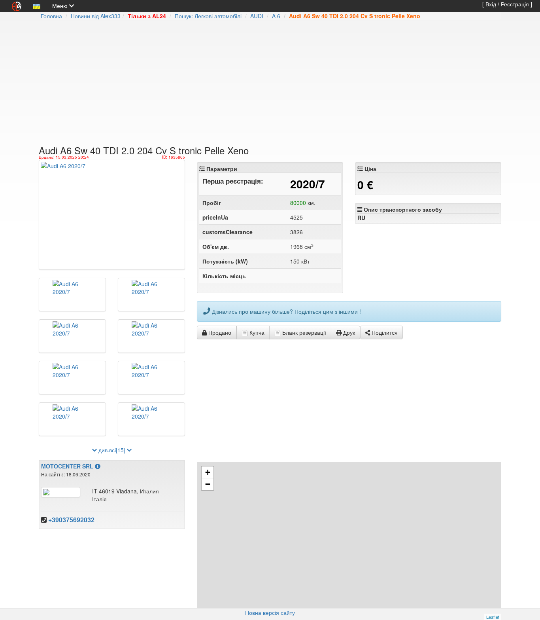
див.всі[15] (112, 450)
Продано (219, 332)
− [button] (207, 484)
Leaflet (492, 617)
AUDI (256, 16)
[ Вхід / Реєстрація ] (507, 4)
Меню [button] (60, 5)
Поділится (384, 332)
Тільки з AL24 (147, 16)
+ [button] (207, 472)
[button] (36, 5)
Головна (51, 16)
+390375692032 (71, 519)
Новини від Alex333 (96, 16)
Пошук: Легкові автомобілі (208, 16)
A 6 (276, 16)
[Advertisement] (230, 83)
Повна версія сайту (270, 612)
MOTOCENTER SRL (67, 466)
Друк (348, 332)
